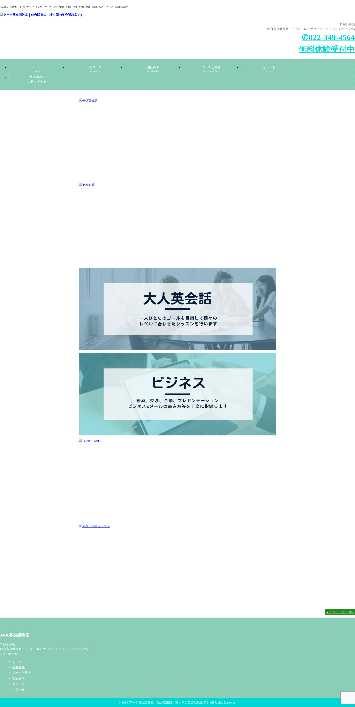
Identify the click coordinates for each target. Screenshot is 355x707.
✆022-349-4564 (328, 37)
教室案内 (18, 678)
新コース (95, 69)
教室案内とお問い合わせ (37, 79)
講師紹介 (153, 69)
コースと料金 (211, 69)
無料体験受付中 (327, 49)
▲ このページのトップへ (340, 612)
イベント (269, 69)
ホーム (37, 69)
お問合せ (18, 689)
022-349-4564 (9, 653)
